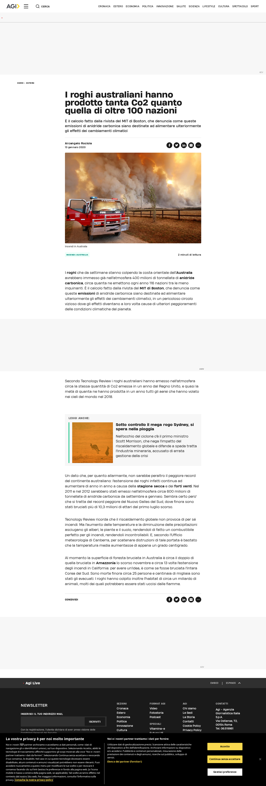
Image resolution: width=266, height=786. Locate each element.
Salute (181, 6)
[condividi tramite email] (191, 145)
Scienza (194, 6)
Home (20, 83)
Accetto (225, 746)
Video (153, 708)
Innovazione (165, 6)
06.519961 (227, 728)
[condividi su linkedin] (184, 145)
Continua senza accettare (224, 759)
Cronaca (104, 6)
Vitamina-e (157, 728)
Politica (147, 6)
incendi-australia (77, 254)
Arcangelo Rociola (78, 143)
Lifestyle (208, 6)
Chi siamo (189, 708)
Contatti (188, 721)
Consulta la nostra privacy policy (34, 779)
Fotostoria (156, 712)
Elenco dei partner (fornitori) (124, 761)
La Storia (189, 717)
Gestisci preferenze (224, 772)
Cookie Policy (192, 725)
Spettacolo (240, 6)
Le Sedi (188, 712)
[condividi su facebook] (169, 145)
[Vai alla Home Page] (13, 6)
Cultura (223, 6)
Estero (118, 6)
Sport (255, 6)
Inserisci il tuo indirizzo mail (42, 714)
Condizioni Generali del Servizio (39, 732)
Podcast (155, 717)
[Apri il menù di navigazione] (26, 6)
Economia (132, 6)
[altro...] (198, 145)
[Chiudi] (260, 759)
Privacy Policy (192, 730)
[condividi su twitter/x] (177, 145)
